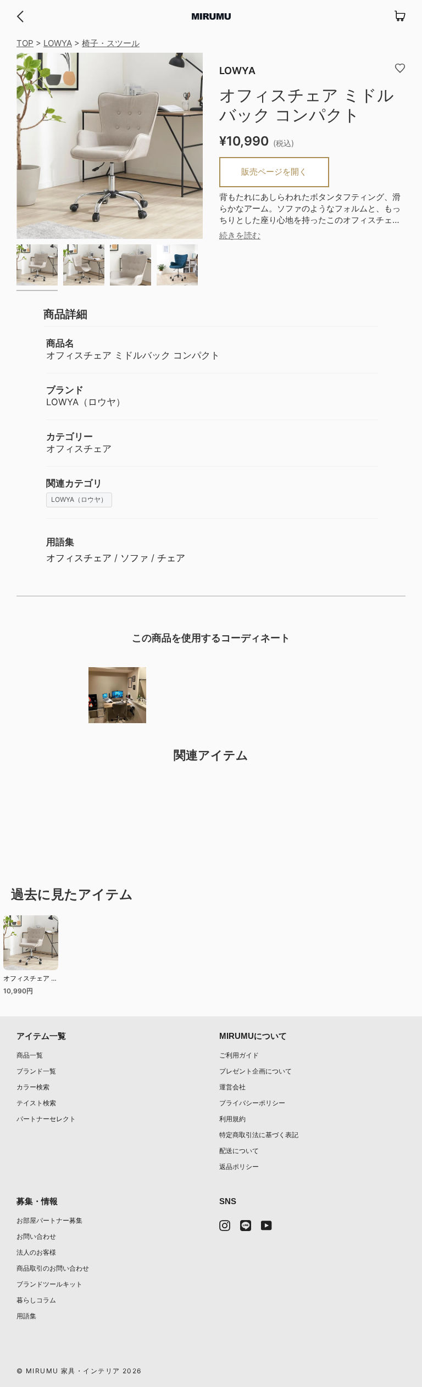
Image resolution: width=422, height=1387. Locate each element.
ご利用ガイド (239, 1055)
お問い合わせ (36, 1236)
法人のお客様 (36, 1252)
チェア (171, 557)
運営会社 (232, 1087)
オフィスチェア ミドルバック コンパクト (30, 980)
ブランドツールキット (49, 1284)
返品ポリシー (239, 1166)
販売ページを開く (274, 171)
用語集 (26, 1316)
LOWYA (57, 43)
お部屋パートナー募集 (49, 1220)
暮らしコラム (36, 1300)
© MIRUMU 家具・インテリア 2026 (79, 1371)
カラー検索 (32, 1087)
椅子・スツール (111, 43)
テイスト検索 (36, 1103)
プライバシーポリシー (252, 1103)
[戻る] (20, 16)
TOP (25, 43)
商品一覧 (29, 1055)
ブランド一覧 (36, 1071)
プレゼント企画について (255, 1071)
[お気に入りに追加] (400, 67)
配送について (239, 1150)
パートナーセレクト (46, 1119)
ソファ (134, 557)
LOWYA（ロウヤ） (79, 499)
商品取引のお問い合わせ (52, 1268)
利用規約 (232, 1119)
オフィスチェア (79, 557)
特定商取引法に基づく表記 (258, 1135)
